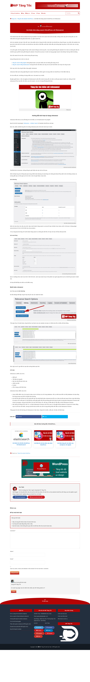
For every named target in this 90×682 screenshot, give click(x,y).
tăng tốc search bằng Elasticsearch (21, 64)
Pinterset (50, 633)
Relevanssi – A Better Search (31, 123)
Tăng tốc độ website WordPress (23, 453)
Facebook (49, 627)
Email (12, 559)
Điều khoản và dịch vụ (63, 618)
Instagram (39, 633)
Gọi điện (39, 627)
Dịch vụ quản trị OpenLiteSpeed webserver (19, 616)
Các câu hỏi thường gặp (15, 621)
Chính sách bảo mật (62, 613)
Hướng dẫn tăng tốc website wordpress (18, 618)
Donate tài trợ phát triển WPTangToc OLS (19, 626)
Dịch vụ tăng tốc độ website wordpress (18, 613)
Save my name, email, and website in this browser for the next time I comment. (29, 568)
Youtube (39, 630)
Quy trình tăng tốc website (15, 629)
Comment (13, 530)
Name (12, 551)
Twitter (49, 630)
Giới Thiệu (47, 623)
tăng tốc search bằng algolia (19, 62)
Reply (13, 591)
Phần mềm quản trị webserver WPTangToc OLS (20, 623)
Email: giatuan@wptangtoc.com (41, 616)
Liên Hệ (35, 623)
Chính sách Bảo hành (62, 616)
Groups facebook (20, 497)
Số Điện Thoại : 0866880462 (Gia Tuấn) (42, 613)
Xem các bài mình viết (36, 497)
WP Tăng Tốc (22, 5)
